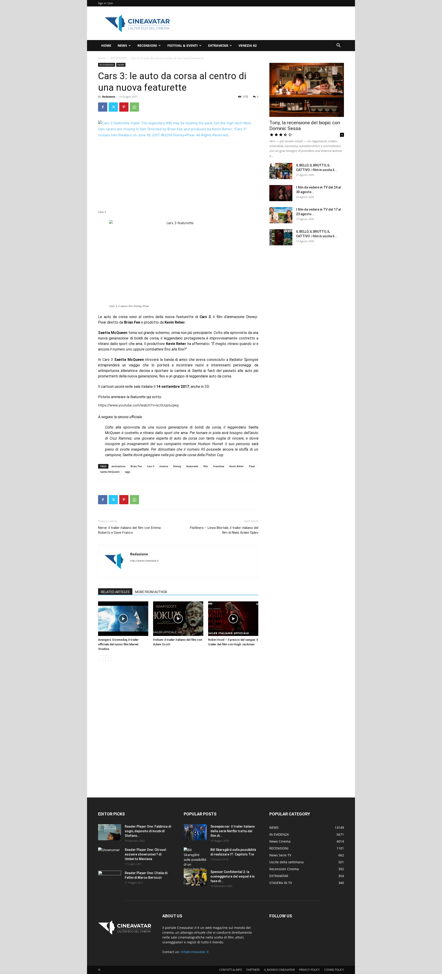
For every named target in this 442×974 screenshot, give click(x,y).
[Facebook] (102, 107)
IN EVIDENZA (118, 58)
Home (102, 58)
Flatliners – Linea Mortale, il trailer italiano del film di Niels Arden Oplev (224, 530)
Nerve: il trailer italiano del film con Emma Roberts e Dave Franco (129, 530)
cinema (163, 466)
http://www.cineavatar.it (144, 560)
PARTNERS (253, 970)
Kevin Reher (236, 466)
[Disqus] (178, 729)
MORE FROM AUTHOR (151, 592)
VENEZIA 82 (247, 45)
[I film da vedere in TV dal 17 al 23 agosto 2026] (280, 215)
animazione (118, 466)
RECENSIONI (147, 45)
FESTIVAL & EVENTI (182, 45)
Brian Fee (136, 466)
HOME (106, 45)
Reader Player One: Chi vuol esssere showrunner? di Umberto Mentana (145, 854)
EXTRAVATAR (218, 45)
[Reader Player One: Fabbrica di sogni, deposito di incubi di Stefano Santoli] (109, 832)
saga (127, 471)
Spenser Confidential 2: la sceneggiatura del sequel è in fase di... (232, 876)
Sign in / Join (105, 3)
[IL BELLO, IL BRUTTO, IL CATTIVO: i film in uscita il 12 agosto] (280, 237)
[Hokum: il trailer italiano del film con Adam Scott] (178, 618)
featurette (192, 466)
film (205, 466)
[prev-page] (101, 658)
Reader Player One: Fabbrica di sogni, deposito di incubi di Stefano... (148, 831)
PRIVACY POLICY (309, 970)
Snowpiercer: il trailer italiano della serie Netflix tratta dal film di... (232, 831)
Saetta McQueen (110, 471)
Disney (177, 466)
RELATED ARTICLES (115, 592)
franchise (218, 466)
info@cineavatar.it (194, 952)
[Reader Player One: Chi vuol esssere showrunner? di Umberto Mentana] (109, 855)
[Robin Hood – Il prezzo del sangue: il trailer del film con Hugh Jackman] (233, 618)
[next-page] (108, 658)
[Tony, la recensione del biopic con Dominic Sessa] (306, 90)
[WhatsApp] (134, 107)
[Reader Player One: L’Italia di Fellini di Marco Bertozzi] (109, 879)
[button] (338, 46)
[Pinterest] (123, 107)
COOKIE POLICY (334, 970)
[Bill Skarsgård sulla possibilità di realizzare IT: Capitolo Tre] (195, 859)
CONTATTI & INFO (230, 970)
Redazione (108, 96)
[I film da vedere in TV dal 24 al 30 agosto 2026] (280, 193)
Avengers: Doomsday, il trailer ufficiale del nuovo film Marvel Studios (118, 644)
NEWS (122, 45)
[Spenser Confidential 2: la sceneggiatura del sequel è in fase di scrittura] (195, 878)
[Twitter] (113, 107)
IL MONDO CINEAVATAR (279, 970)
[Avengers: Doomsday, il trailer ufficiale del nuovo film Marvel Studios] (123, 618)
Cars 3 (150, 466)
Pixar (252, 466)
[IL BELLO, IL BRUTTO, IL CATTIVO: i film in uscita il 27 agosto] (280, 171)
